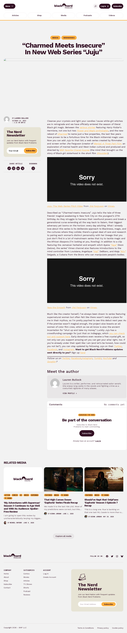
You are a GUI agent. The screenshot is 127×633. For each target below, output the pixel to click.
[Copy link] (9, 168)
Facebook (52, 349)
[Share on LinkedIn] (18, 168)
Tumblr (97, 358)
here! (82, 352)
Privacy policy (103, 628)
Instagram (68, 349)
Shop (6, 581)
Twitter (118, 346)
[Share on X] (22, 168)
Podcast (26, 591)
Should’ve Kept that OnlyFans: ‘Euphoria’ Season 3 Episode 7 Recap (101, 502)
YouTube (107, 358)
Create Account (49, 577)
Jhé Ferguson (96, 206)
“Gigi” (96, 251)
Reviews (26, 595)
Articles (26, 581)
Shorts (26, 588)
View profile (69, 393)
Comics (26, 574)
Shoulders (102, 153)
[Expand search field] (95, 6)
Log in (98, 441)
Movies (26, 577)
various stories (87, 127)
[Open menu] (9, 6)
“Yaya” (114, 245)
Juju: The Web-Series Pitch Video (65, 206)
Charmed (62, 134)
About (6, 577)
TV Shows (27, 584)
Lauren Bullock (21, 118)
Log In (103, 6)
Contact (7, 588)
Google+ (51, 361)
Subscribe (117, 6)
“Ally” (123, 251)
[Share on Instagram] (13, 168)
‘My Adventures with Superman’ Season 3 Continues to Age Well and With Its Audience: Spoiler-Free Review (22, 507)
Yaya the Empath (56, 307)
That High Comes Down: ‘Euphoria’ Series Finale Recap (61, 501)
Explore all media (63, 536)
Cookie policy (117, 628)
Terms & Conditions (86, 628)
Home (6, 574)
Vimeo (111, 206)
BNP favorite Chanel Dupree (74, 150)
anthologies (92, 130)
